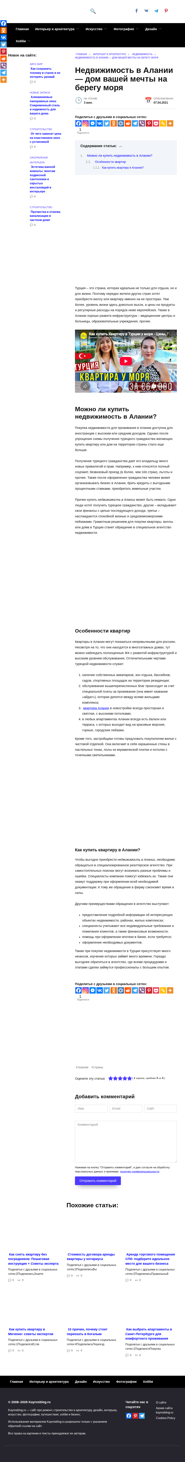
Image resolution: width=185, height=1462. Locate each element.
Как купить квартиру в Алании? (123, 167)
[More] (170, 123)
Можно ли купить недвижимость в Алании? (119, 155)
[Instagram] (85, 123)
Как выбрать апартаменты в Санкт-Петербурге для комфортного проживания (148, 1334)
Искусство (94, 29)
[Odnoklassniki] (114, 123)
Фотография (124, 29)
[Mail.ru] (121, 123)
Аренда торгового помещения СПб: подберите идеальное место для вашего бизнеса (150, 1259)
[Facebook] (78, 123)
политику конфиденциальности (139, 1171)
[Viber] (142, 123)
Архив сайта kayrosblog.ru (164, 1410)
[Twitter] (107, 123)
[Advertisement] (126, 1039)
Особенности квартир (110, 162)
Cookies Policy (165, 1418)
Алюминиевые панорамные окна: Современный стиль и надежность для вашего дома (45, 105)
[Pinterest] (149, 123)
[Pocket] (156, 123)
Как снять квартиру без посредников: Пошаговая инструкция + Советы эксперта (33, 1259)
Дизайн (151, 29)
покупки (83, 1067)
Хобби (21, 41)
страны (98, 1067)
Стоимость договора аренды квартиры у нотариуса (91, 1257)
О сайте (161, 1402)
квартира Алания (96, 708)
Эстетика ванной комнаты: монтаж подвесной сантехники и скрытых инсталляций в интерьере (42, 179)
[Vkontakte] (99, 123)
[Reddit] (128, 123)
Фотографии (126, 1381)
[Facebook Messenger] (92, 123)
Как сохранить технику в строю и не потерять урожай (45, 72)
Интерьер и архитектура (54, 29)
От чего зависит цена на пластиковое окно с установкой (45, 137)
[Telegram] (135, 123)
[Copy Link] (163, 123)
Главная (22, 29)
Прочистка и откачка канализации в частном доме (45, 215)
